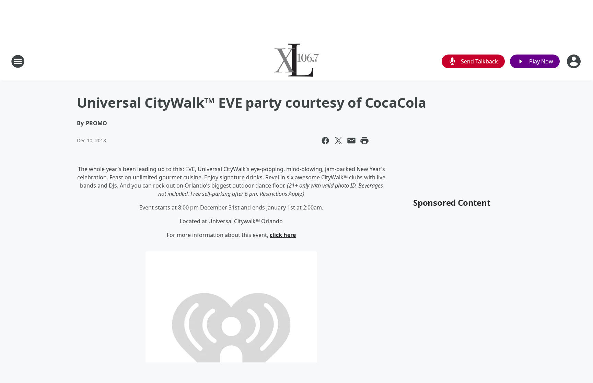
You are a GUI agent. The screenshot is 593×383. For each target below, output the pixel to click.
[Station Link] (296, 61)
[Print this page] (364, 140)
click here (283, 235)
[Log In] (574, 61)
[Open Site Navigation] (18, 61)
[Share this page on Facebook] (325, 140)
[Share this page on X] (338, 140)
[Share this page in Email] (351, 140)
